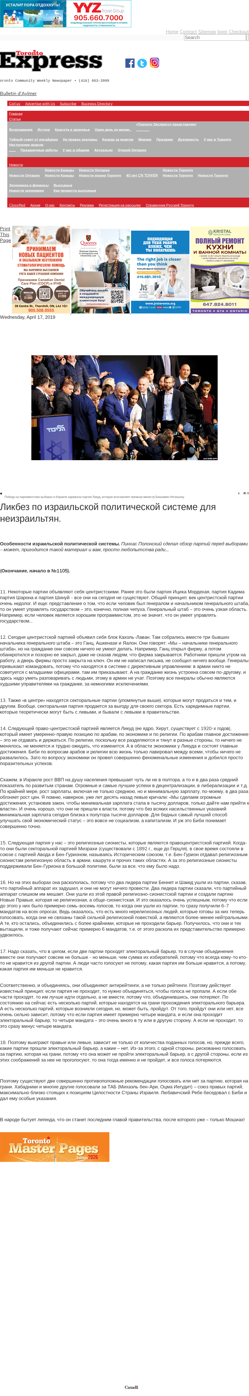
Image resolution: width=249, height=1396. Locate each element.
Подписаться (14, 1296)
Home (172, 31)
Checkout (239, 31)
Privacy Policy (22, 1394)
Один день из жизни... (113, 129)
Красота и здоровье (72, 129)
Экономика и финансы (29, 185)
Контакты (67, 205)
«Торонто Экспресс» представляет (166, 124)
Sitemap (207, 31)
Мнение (144, 139)
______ (142, 129)
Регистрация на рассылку (120, 205)
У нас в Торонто (217, 139)
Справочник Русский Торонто (170, 205)
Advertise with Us (40, 103)
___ (12, 150)
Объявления (13, 1314)
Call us (14, 103)
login (222, 31)
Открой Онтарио (132, 150)
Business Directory (96, 103)
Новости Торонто (178, 170)
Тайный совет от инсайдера (33, 139)
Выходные (63, 185)
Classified (17, 205)
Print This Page (5, 234)
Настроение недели (26, 144)
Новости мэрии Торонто (100, 175)
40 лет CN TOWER (142, 175)
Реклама (87, 205)
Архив (35, 205)
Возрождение (21, 129)
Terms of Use (5, 1394)
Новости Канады (59, 170)
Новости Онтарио (24, 175)
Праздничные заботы (39, 150)
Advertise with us (19, 1360)
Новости (16, 164)
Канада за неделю (117, 139)
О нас (50, 205)
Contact (188, 31)
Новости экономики (26, 190)
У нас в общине (76, 150)
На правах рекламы (80, 139)
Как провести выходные (75, 190)
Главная (15, 113)
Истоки (44, 129)
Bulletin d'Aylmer (18, 93)
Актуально (103, 150)
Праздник (164, 139)
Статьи (15, 119)
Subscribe (68, 103)
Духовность (188, 139)
